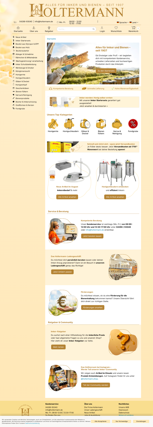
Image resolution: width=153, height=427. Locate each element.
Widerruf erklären (126, 415)
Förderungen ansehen (92, 307)
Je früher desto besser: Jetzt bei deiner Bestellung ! (112, 148)
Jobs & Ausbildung (92, 415)
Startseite (18, 31)
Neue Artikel (89, 412)
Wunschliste (116, 31)
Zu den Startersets (106, 71)
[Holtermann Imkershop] (76, 10)
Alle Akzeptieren (100, 421)
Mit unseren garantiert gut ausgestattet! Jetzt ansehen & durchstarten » (99, 103)
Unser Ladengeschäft (93, 410)
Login (102, 31)
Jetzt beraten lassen (92, 236)
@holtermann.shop (89, 379)
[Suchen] (93, 29)
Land (134, 22)
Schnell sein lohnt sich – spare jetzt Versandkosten (111, 144)
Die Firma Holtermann (93, 407)
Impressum (123, 410)
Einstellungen (141, 421)
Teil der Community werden (95, 385)
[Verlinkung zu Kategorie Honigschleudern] (117, 180)
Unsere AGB (124, 407)
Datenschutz (124, 412)
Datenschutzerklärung (32, 423)
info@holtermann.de (95, 230)
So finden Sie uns (52, 415)
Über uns (34, 31)
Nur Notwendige (122, 421)
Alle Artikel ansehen (67, 197)
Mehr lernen (58, 347)
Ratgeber (49, 31)
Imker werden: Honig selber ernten (95, 98)
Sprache (123, 22)
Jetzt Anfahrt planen (62, 272)
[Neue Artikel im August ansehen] (69, 180)
